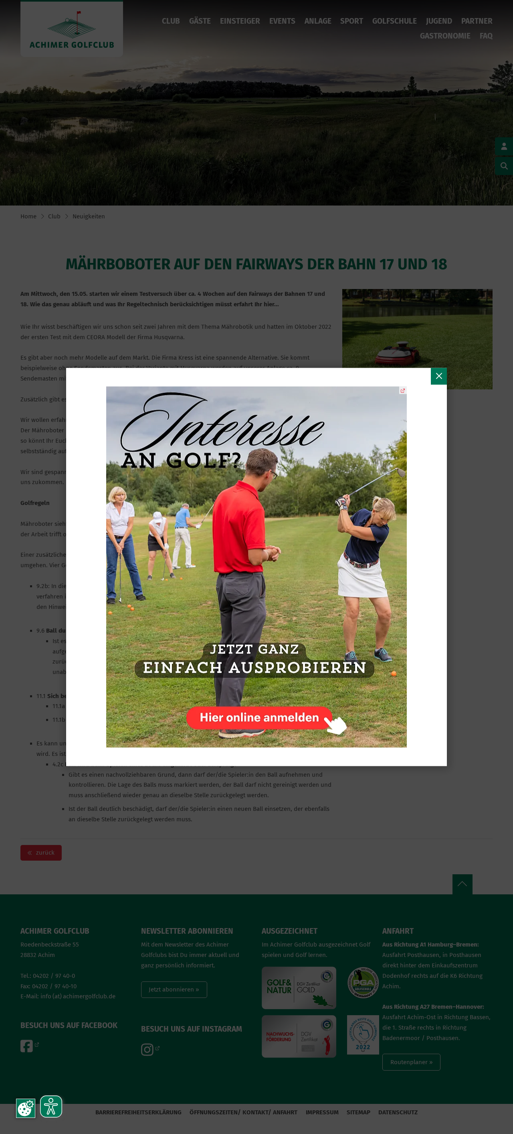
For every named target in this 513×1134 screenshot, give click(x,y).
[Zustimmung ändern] (25, 1108)
